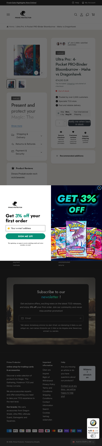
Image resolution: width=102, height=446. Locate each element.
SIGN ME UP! (25, 236)
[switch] (93, 436)
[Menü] (97, 419)
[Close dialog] (99, 188)
